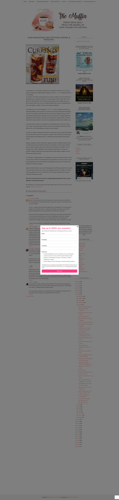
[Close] (77, 226)
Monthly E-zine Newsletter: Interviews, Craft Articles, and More (57, 257)
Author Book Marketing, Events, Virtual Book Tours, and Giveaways (59, 254)
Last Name (44, 245)
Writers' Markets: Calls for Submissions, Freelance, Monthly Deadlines (59, 261)
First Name (44, 239)
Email (43, 233)
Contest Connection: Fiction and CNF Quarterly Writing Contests (58, 255)
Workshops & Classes (49, 259)
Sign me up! (59, 271)
